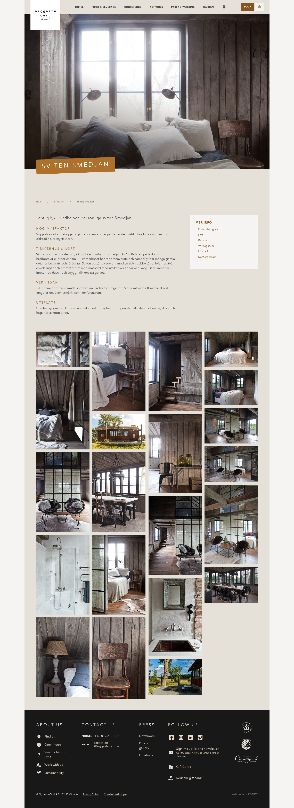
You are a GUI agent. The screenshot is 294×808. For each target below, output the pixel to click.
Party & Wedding (183, 7)
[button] (259, 7)
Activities (156, 7)
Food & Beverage (104, 7)
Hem (39, 202)
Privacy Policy (91, 794)
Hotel (79, 7)
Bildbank (59, 202)
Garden (208, 7)
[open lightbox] (147, 91)
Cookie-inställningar (115, 794)
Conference (132, 7)
